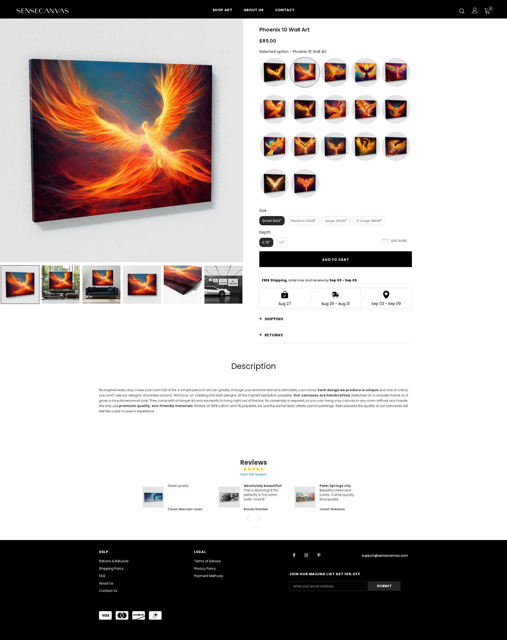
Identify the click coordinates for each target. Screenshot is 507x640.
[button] (249, 518)
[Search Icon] (461, 10)
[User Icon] (475, 10)
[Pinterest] (318, 555)
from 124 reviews (254, 474)
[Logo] (47, 10)
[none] (20, 284)
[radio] (274, 72)
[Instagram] (306, 555)
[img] (253, 469)
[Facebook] (294, 555)
